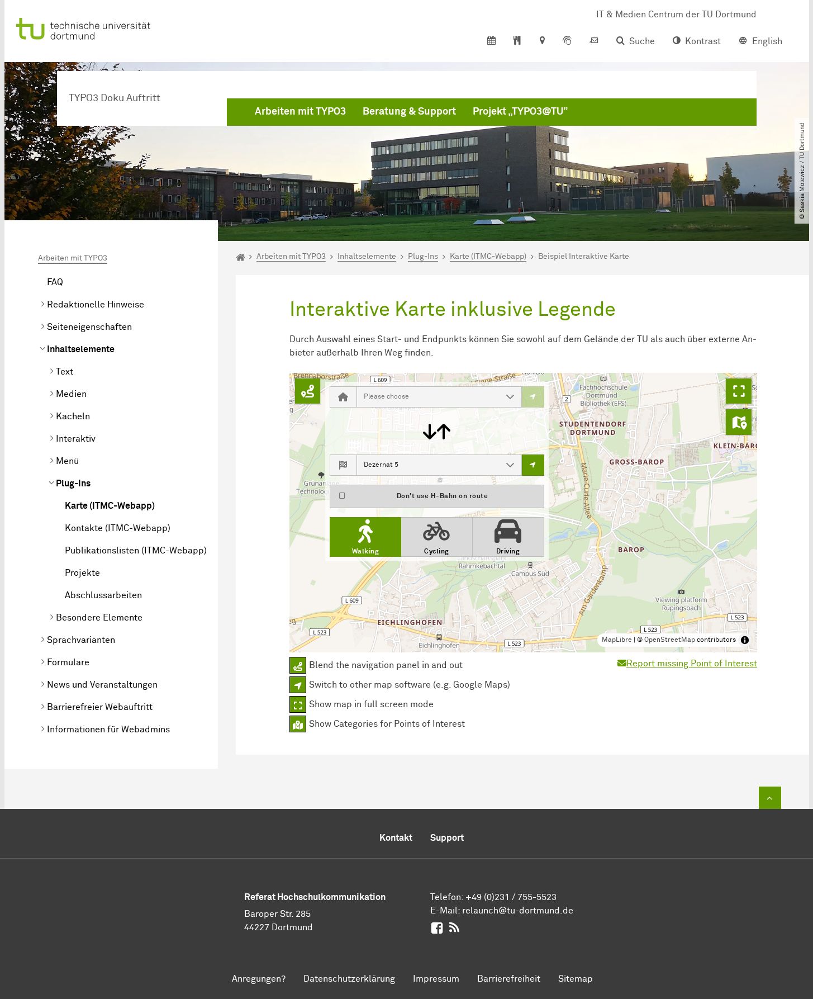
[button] (510, 397)
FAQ (55, 282)
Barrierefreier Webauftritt (100, 707)
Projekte (82, 573)
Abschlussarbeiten (103, 595)
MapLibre (617, 640)
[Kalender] (491, 41)
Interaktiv (76, 438)
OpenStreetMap (669, 640)
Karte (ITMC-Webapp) (110, 505)
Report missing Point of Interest (691, 663)
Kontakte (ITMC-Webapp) (117, 528)
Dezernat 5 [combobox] (381, 465)
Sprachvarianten (81, 640)
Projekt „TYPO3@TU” (520, 112)
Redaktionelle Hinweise (95, 304)
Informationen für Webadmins (108, 729)
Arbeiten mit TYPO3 (300, 112)
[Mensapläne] (517, 41)
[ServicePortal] (567, 41)
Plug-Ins (73, 483)
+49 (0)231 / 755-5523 (511, 897)
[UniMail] (594, 41)
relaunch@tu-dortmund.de (517, 910)
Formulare (68, 662)
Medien (71, 394)
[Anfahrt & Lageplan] (542, 41)
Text (64, 371)
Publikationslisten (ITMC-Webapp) (136, 550)
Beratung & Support (409, 112)
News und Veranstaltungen (102, 684)
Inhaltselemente (81, 349)
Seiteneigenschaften (89, 327)
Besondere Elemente (99, 617)
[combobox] (428, 397)
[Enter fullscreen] (739, 391)
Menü (67, 461)
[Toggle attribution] (745, 640)
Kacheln (73, 416)
